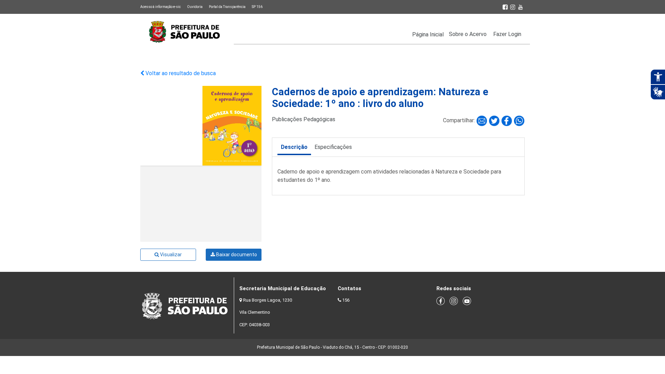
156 (345, 300)
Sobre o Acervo (468, 34)
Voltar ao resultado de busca (180, 73)
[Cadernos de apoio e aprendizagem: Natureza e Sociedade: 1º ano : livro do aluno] (482, 120)
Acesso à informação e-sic (160, 7)
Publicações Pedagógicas (303, 119)
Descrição (294, 147)
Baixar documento (236, 254)
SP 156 (257, 7)
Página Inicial (428, 34)
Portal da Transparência (227, 7)
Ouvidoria (195, 7)
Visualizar (170, 254)
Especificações (333, 147)
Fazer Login (507, 34)
